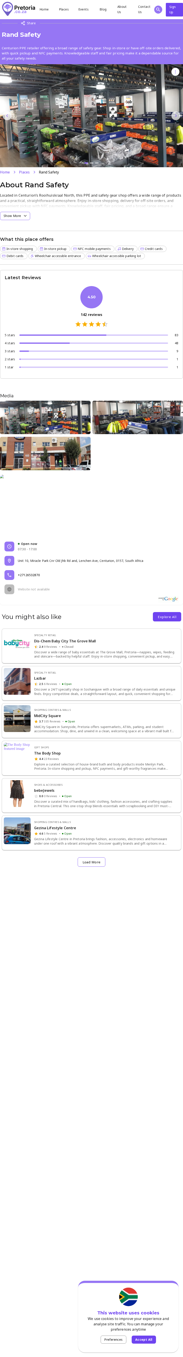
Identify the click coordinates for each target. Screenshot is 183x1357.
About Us (122, 9)
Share (31, 23)
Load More (92, 862)
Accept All (143, 1339)
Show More (12, 216)
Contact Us (144, 9)
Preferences (113, 1339)
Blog (103, 9)
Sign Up (172, 9)
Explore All (167, 617)
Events (83, 9)
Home (44, 9)
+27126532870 (29, 575)
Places (64, 9)
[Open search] (158, 10)
